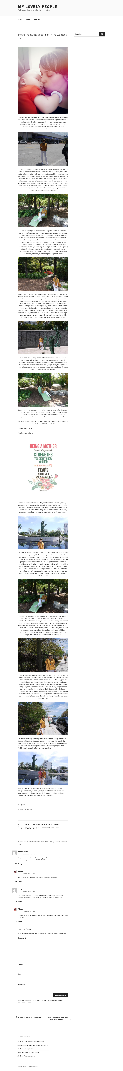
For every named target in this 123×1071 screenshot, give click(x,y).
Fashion (24, 824)
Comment (22, 938)
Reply (20, 864)
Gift (30, 827)
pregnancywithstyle (30, 828)
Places (47, 824)
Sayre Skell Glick (22, 1052)
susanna (20, 1045)
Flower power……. (29, 1049)
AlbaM (33, 32)
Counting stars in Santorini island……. (35, 1041)
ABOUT (28, 19)
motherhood (43, 827)
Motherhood (38, 824)
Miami (35, 827)
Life (30, 824)
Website (21, 984)
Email (21, 974)
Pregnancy (55, 824)
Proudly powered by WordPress (27, 1066)
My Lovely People (37, 7)
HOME (20, 19)
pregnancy (54, 827)
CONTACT (37, 19)
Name (21, 964)
